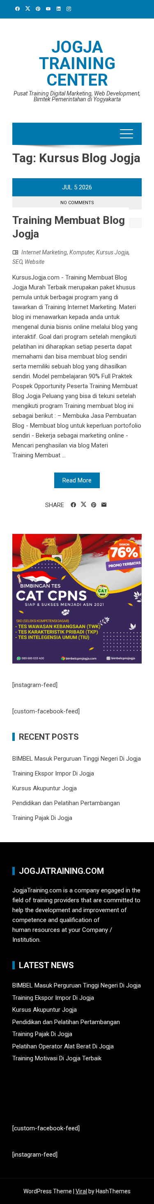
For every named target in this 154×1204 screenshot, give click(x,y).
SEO (17, 261)
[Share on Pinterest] (94, 505)
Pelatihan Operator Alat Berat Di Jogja (63, 1046)
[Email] (104, 505)
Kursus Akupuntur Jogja (44, 788)
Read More (77, 480)
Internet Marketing (44, 252)
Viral (81, 1191)
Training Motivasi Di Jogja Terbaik (56, 1058)
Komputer (81, 252)
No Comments (77, 202)
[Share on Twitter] (83, 504)
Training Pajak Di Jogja (42, 818)
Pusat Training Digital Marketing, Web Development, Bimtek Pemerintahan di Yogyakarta (77, 96)
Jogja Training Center (77, 63)
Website (34, 261)
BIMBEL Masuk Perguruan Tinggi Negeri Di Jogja (76, 758)
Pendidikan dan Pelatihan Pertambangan (66, 803)
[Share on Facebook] (73, 505)
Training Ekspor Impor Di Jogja (53, 773)
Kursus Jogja (112, 252)
